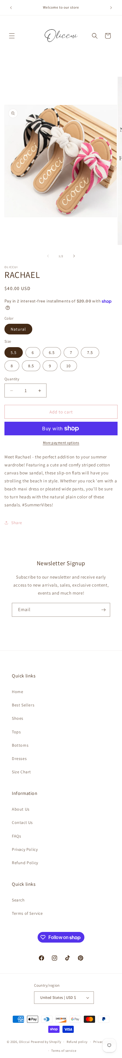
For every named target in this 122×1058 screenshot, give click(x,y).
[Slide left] (47, 256)
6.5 (52, 352)
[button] (11, 35)
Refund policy (77, 1042)
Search (18, 900)
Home (17, 691)
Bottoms (20, 745)
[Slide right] (74, 256)
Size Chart (21, 771)
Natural (18, 329)
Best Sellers (23, 705)
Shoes (17, 718)
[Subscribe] (103, 610)
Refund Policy (25, 862)
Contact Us (22, 822)
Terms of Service (27, 913)
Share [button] (16, 522)
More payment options (61, 442)
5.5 (14, 352)
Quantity (11, 378)
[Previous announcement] (10, 7)
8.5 (31, 365)
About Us (21, 809)
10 (68, 365)
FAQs (16, 836)
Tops (16, 732)
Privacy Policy (25, 849)
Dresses (19, 758)
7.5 (90, 352)
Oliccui (24, 1042)
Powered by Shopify (46, 1042)
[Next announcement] (111, 7)
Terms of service (63, 1051)
